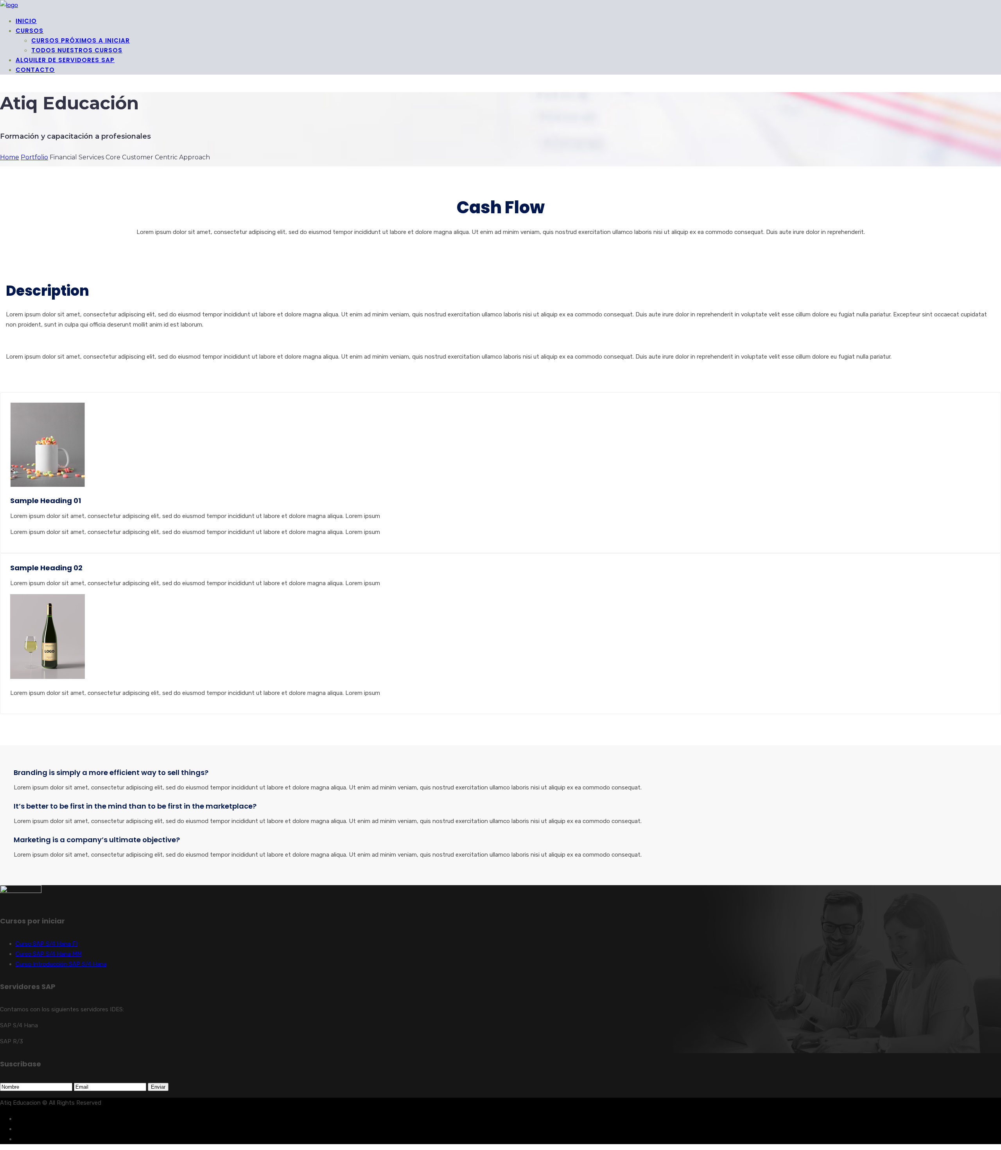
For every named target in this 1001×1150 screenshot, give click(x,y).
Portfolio (34, 157)
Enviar (158, 1087)
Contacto (35, 70)
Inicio (26, 21)
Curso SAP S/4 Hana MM (49, 953)
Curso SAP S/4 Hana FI (46, 943)
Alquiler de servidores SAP (65, 60)
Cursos (29, 31)
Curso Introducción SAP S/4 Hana (61, 964)
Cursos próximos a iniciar (80, 40)
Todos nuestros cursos (76, 50)
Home (9, 157)
